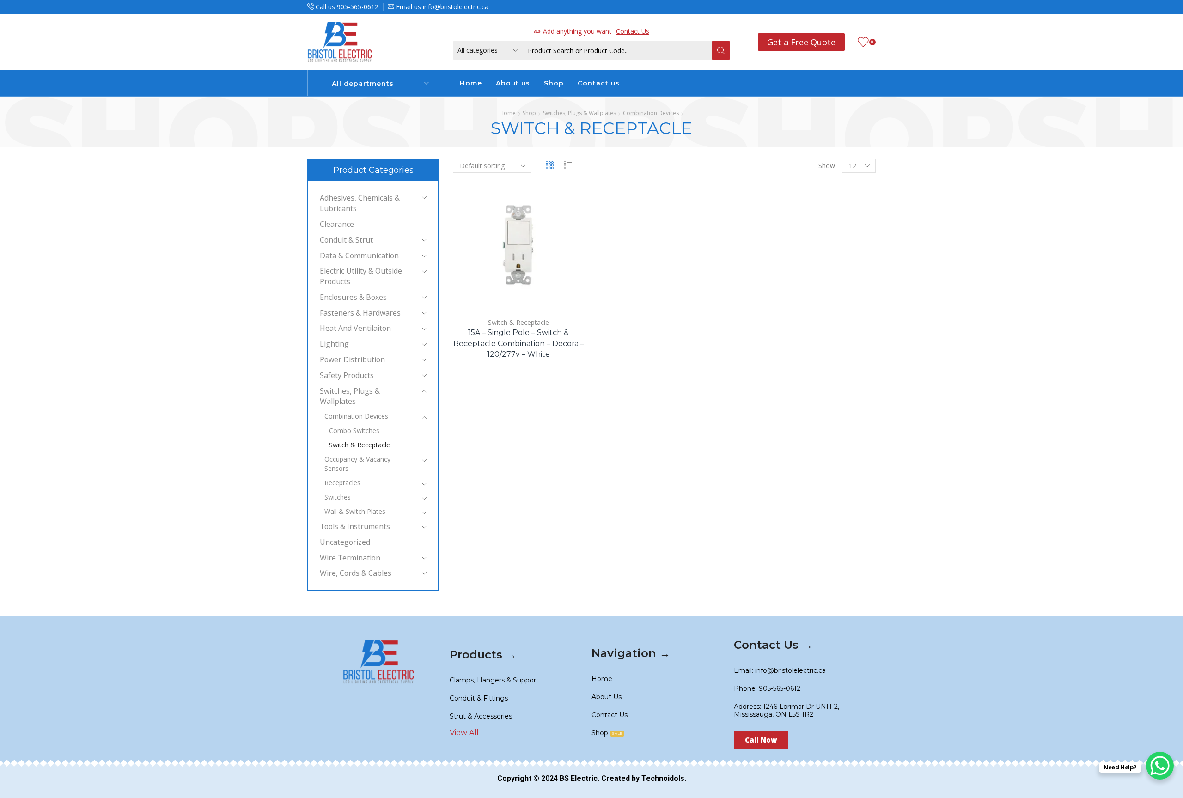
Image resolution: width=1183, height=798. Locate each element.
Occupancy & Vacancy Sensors (357, 464)
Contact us (599, 83)
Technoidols (662, 778)
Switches (337, 497)
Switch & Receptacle (518, 322)
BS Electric (579, 778)
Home (471, 83)
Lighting (334, 344)
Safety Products (347, 375)
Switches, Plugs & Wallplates (579, 113)
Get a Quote (492, 294)
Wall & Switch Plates (354, 511)
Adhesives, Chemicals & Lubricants (360, 203)
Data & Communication (359, 255)
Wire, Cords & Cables (355, 573)
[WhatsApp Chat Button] (1160, 766)
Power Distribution (352, 359)
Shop (554, 83)
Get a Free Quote (801, 42)
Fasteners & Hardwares (360, 313)
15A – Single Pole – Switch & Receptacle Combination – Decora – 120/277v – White (518, 343)
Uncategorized (345, 542)
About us (513, 83)
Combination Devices (651, 113)
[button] (761, 740)
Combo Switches (354, 430)
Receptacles (342, 482)
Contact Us (632, 31)
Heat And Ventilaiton (355, 328)
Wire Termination (350, 558)
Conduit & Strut (346, 240)
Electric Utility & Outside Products (361, 276)
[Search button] (721, 50)
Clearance (337, 224)
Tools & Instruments (355, 526)
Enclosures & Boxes (353, 297)
